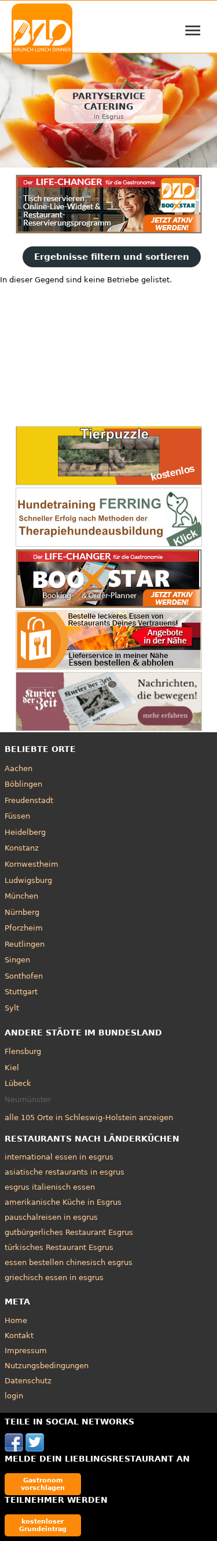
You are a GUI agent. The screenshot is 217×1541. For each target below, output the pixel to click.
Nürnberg (22, 912)
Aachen (18, 768)
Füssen (17, 816)
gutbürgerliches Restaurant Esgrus (69, 1232)
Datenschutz (28, 1380)
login (14, 1395)
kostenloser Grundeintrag (43, 1525)
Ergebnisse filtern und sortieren (111, 257)
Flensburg (23, 1051)
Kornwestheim (31, 864)
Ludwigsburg (28, 880)
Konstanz (22, 848)
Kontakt (19, 1335)
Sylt (12, 1008)
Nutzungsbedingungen (47, 1365)
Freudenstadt (29, 800)
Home (16, 1320)
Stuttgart (21, 991)
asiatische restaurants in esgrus (64, 1172)
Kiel (12, 1067)
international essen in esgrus (59, 1157)
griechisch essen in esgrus (54, 1277)
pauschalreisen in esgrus (51, 1217)
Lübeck (18, 1083)
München (21, 896)
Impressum (26, 1350)
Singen (17, 959)
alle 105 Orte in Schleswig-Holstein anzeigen (89, 1117)
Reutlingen (25, 944)
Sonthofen (24, 976)
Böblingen (23, 784)
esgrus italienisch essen (50, 1187)
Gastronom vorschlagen (43, 1484)
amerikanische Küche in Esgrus (63, 1202)
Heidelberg (25, 832)
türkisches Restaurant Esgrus (59, 1247)
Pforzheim (24, 928)
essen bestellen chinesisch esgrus (69, 1262)
